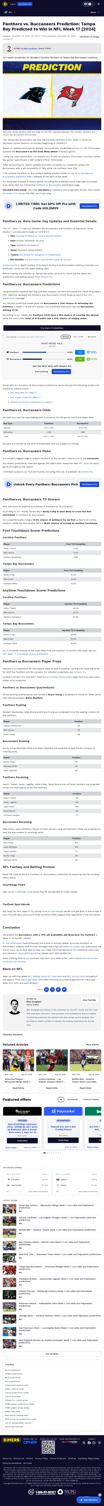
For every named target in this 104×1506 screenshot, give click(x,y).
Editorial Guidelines (12, 1463)
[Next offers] (101, 1128)
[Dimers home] (5, 4)
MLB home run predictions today (20, 1419)
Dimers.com (9, 265)
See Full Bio (89, 1000)
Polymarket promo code (16, 1385)
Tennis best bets (13, 1396)
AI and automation (12, 943)
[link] (83, 1443)
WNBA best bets (12, 1411)
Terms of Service (58, 1458)
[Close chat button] (100, 1495)
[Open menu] (98, 4)
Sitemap (72, 1458)
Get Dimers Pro (25, 4)
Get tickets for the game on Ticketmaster (40, 255)
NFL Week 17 (14, 228)
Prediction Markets (91, 1099)
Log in (12, 4)
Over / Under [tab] (78, 337)
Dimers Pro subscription (16, 1400)
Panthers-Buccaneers (61, 677)
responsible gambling (29, 953)
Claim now (22, 1141)
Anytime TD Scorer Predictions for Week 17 (31, 402)
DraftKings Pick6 (23, 892)
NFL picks (84, 463)
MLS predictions (12, 1370)
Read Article (18, 1088)
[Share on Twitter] (52, 989)
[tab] (44, 1152)
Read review (11, 1147)
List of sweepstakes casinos (18, 1423)
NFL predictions (12, 1381)
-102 (80, 352)
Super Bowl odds (34, 979)
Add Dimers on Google (89, 37)
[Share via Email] (46, 989)
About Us (7, 1458)
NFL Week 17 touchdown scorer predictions (25, 654)
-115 (80, 359)
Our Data (27, 1463)
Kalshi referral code (14, 1389)
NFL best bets (54, 976)
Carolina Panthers (25, 236)
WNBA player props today (17, 1408)
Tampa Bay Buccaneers (49, 236)
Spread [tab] (66, 337)
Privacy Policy (41, 1458)
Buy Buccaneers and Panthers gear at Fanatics (48, 259)
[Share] (64, 989)
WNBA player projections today (19, 1404)
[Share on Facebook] (58, 989)
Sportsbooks (72, 1099)
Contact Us (18, 1458)
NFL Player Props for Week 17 (25, 397)
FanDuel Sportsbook (52, 911)
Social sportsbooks (14, 1427)
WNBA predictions (13, 1374)
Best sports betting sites (16, 1415)
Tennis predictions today (17, 1393)
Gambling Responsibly (88, 1458)
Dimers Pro (78, 148)
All (61, 1099)
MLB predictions (12, 1377)
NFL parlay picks (76, 976)
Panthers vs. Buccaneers (48, 185)
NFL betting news (37, 976)
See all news (52, 1354)
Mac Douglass (30, 48)
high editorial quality (69, 946)
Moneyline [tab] (92, 337)
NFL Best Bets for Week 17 (23, 392)
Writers (29, 1458)
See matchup (41, 371)
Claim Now (63, 1140)
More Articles (92, 1044)
